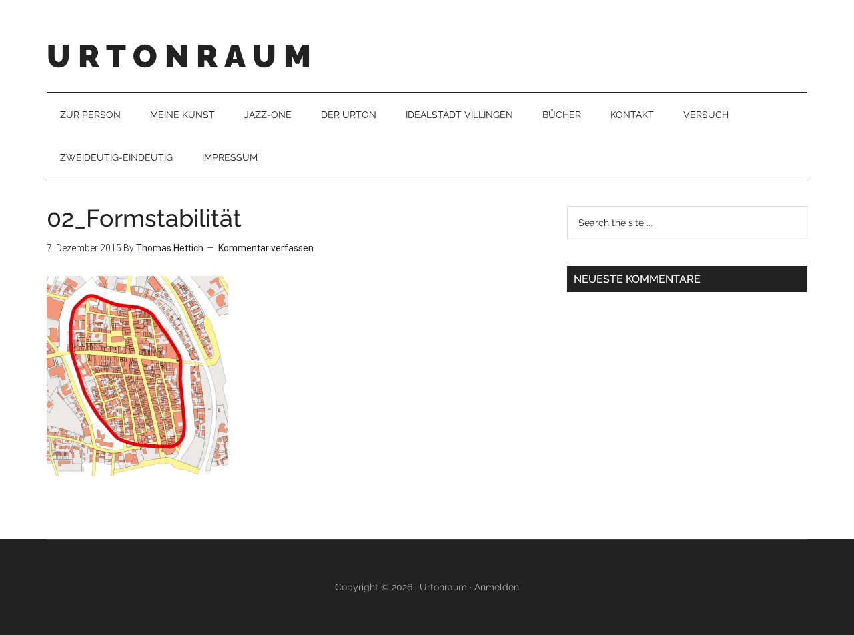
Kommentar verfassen (266, 248)
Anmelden (496, 587)
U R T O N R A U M (179, 56)
